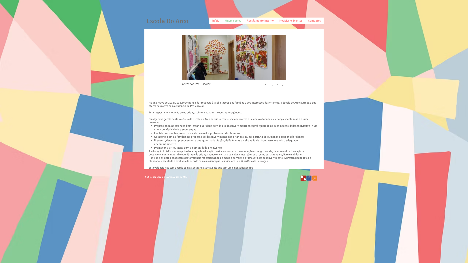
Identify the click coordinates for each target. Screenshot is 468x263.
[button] (234, 64)
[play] (265, 83)
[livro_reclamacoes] (303, 178)
